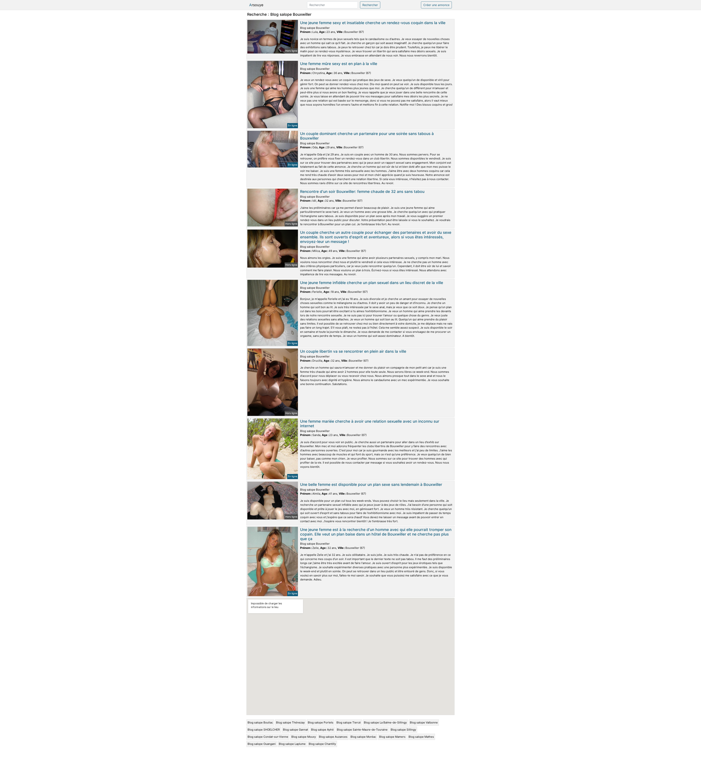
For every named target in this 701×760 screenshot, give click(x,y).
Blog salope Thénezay (290, 722)
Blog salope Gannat (295, 729)
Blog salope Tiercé (348, 722)
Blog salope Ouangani (262, 744)
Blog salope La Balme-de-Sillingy (385, 722)
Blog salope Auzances (333, 736)
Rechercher (370, 5)
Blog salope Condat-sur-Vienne (268, 736)
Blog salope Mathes (421, 736)
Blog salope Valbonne (424, 722)
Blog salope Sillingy (403, 729)
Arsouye (256, 5)
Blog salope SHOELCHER (264, 729)
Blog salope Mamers (392, 736)
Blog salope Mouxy (303, 736)
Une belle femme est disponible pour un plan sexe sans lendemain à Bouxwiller (371, 484)
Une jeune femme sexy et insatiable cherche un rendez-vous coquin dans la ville (372, 22)
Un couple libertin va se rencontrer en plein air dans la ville (353, 351)
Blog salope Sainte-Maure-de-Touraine (362, 729)
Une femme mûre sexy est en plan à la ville (338, 63)
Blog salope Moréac (363, 736)
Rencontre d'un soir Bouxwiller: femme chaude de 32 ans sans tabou (362, 191)
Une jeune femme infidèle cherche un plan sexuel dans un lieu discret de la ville (371, 282)
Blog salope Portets (320, 722)
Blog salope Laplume (292, 744)
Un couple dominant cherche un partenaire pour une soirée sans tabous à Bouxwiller (367, 135)
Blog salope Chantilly (322, 744)
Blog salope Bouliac (260, 722)
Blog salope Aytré (322, 729)
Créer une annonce (436, 5)
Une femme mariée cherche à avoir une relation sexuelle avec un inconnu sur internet (369, 423)
